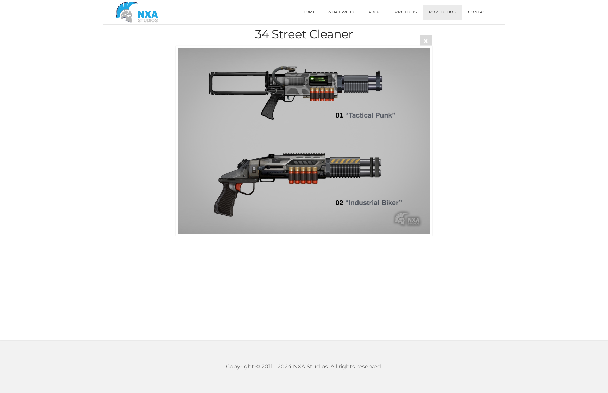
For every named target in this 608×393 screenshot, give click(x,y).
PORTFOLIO (441, 11)
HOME (309, 11)
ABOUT (376, 11)
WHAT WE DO (342, 11)
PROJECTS (406, 11)
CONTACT (478, 11)
